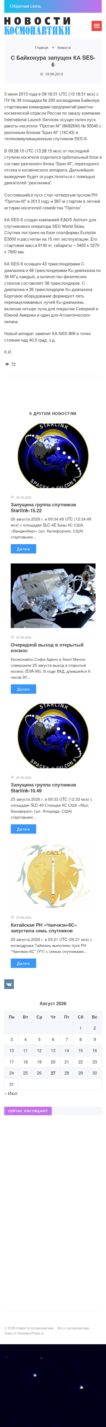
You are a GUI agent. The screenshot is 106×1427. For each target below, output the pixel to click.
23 (94, 1062)
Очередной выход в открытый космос (47, 647)
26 (39, 1073)
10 (11, 1050)
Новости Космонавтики (46, 28)
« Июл (10, 1093)
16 (94, 1050)
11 (25, 1050)
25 (25, 1073)
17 (11, 1062)
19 (39, 1062)
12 (39, 1050)
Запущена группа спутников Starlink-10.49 (43, 787)
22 (80, 1062)
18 (25, 1062)
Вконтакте (9, 984)
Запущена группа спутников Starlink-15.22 (43, 507)
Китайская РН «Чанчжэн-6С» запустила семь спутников (44, 927)
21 (66, 1062)
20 (53, 1062)
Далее (23, 549)
